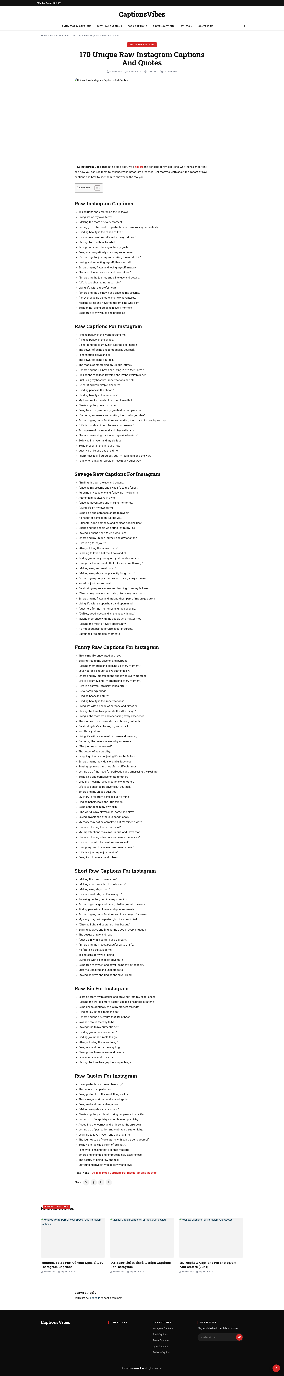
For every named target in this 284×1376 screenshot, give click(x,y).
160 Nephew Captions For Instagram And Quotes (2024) (207, 1264)
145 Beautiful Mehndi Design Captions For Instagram (140, 1264)
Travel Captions (164, 26)
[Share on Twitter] (86, 1182)
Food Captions (137, 26)
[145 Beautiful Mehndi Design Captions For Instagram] (142, 1238)
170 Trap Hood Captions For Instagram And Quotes (123, 1172)
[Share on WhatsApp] (109, 1182)
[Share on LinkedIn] (101, 1182)
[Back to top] (276, 1368)
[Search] (244, 26)
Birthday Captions (109, 26)
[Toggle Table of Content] (95, 188)
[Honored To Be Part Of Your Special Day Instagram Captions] (73, 1238)
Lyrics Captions (160, 1346)
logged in (94, 1298)
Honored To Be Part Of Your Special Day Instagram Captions (72, 1264)
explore (138, 166)
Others (185, 26)
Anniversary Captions (76, 26)
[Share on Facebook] (94, 1182)
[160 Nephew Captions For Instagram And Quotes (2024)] (211, 1238)
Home (44, 35)
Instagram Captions (59, 35)
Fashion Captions (162, 1352)
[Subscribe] (239, 1337)
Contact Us (205, 26)
